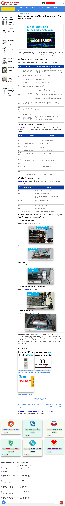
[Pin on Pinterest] (43, 399)
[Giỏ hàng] (63, 3)
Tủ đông (55, 7)
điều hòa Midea (34, 54)
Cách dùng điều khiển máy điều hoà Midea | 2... (11, 21)
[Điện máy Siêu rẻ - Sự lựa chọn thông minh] (10, 3)
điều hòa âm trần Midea (27, 127)
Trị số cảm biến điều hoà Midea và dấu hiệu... (11, 40)
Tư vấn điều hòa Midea (23, 13)
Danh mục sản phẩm (7, 9)
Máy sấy (32, 7)
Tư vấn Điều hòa (35, 411)
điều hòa (38, 334)
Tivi (26, 7)
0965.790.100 (51, 3)
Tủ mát (19, 10)
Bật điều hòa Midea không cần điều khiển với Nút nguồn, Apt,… (11, 79)
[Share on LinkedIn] (46, 399)
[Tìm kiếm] (43, 3)
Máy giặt (40, 7)
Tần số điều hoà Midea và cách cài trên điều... (11, 60)
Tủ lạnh (20, 7)
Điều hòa (48, 7)
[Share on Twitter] (38, 399)
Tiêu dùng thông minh (24, 411)
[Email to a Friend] (41, 399)
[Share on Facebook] (35, 399)
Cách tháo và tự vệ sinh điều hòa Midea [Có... (11, 69)
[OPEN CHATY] (61, 502)
